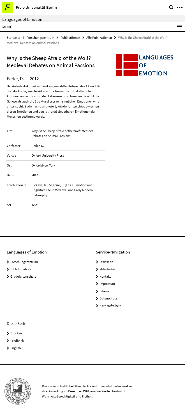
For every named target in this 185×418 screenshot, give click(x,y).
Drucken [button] (16, 333)
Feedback (17, 340)
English (15, 348)
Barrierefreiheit (110, 306)
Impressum (107, 283)
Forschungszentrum (40, 37)
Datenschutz (108, 298)
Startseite (13, 37)
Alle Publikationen (99, 37)
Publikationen (70, 37)
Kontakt (105, 276)
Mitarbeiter (107, 269)
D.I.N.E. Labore (20, 269)
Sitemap (105, 291)
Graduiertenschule (23, 276)
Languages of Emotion (22, 19)
